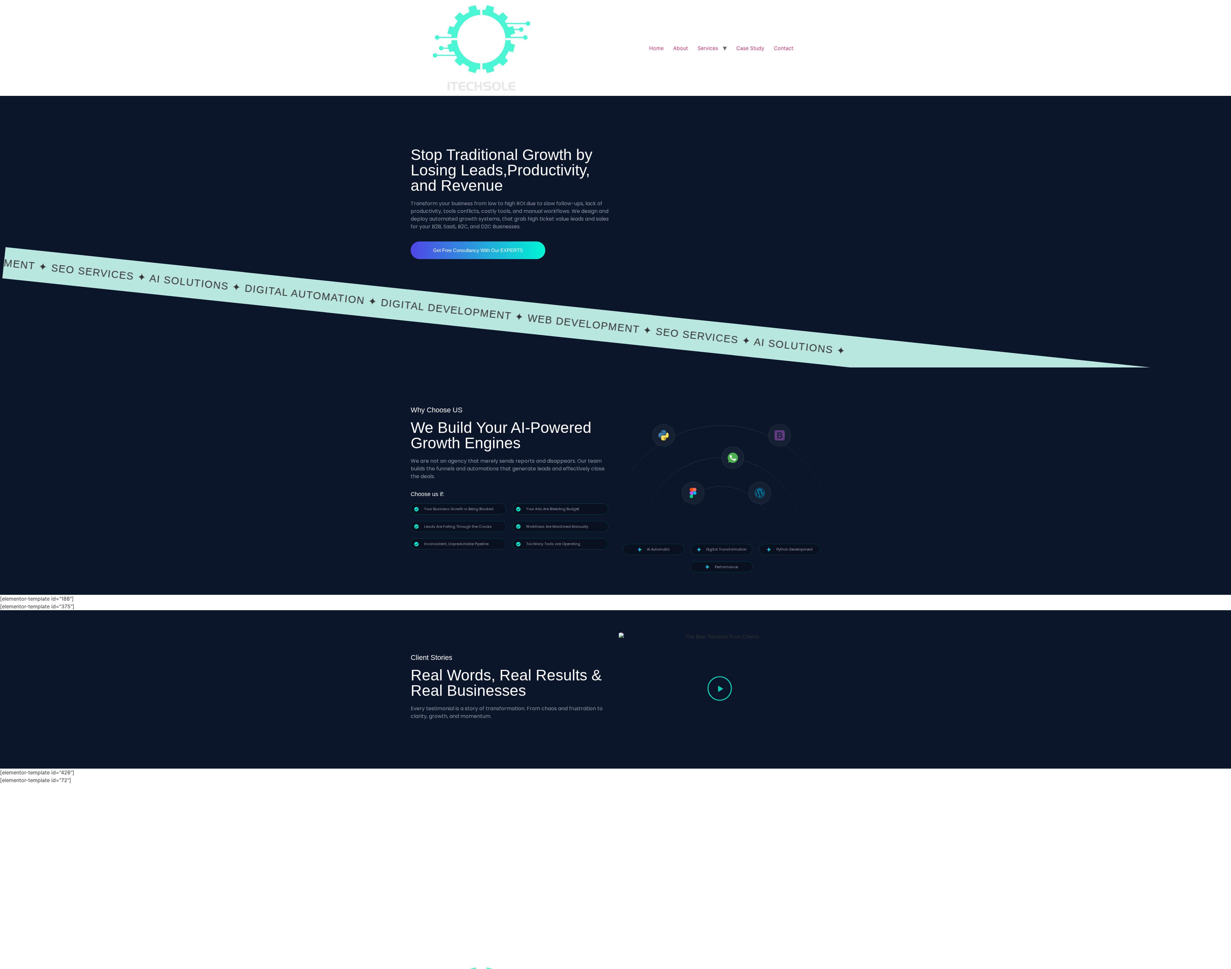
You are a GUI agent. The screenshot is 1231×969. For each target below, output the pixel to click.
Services (708, 48)
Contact (783, 48)
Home (656, 48)
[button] (720, 689)
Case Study (750, 48)
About (680, 48)
